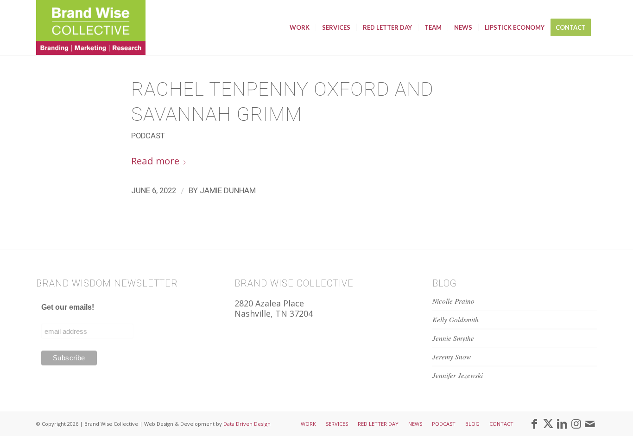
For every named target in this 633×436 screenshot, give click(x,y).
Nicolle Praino (453, 301)
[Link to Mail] (590, 423)
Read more (155, 160)
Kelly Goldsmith (455, 319)
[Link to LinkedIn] (562, 423)
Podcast (148, 135)
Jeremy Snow (451, 356)
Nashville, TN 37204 (273, 313)
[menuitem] (300, 27)
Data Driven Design (247, 423)
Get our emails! (67, 307)
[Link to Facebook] (534, 423)
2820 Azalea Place (269, 303)
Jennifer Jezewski (457, 375)
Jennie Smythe (453, 338)
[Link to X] (548, 423)
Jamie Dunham (228, 190)
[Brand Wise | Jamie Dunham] (91, 27)
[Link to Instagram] (576, 423)
